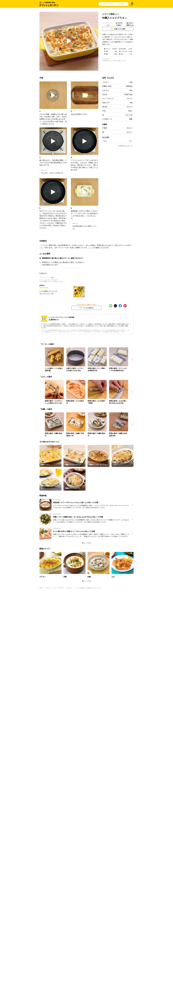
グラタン (69, 588)
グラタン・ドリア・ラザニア (54, 588)
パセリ (104, 141)
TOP (40, 588)
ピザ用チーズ (107, 119)
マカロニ (105, 82)
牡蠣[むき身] (106, 86)
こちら (90, 247)
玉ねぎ (104, 94)
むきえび (105, 90)
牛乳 (104, 111)
